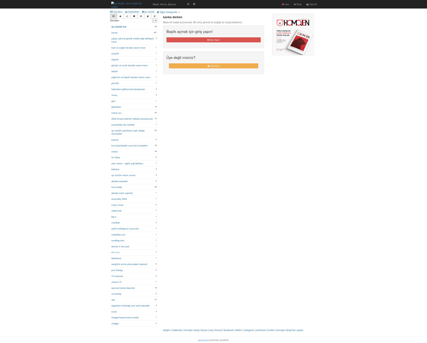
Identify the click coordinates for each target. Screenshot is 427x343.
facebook (228, 330)
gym (113, 101)
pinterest (260, 330)
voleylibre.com (118, 234)
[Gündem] (113, 16)
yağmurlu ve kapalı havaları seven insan (130, 77)
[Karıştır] (140, 16)
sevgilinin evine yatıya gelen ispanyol (129, 264)
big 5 (113, 216)
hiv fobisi (115, 157)
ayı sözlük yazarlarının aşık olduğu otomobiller (128, 132)
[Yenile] (154, 16)
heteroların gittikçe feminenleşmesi (128, 89)
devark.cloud (204, 339)
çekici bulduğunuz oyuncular (125, 228)
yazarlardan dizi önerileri (123, 124)
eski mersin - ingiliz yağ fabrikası (127, 163)
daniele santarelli (119, 181)
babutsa (115, 169)
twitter (238, 330)
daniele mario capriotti (122, 193)
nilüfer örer (116, 210)
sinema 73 (116, 281)
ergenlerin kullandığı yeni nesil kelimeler (130, 305)
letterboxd (116, 258)
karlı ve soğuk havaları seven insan (128, 47)
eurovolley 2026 (119, 198)
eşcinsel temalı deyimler (123, 287)
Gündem (118, 11)
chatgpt (115, 323)
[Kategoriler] (147, 16)
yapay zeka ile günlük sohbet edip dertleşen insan (132, 40)
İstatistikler (133, 11)
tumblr (270, 330)
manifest (115, 222)
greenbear (116, 106)
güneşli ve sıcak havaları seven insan (129, 65)
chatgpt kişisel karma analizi (125, 317)
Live (286, 4)
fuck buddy (116, 187)
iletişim (166, 330)
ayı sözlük (149, 11)
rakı (113, 299)
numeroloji (116, 293)
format (218, 330)
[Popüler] (120, 16)
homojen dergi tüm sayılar (289, 330)
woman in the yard (120, 246)
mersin (114, 151)
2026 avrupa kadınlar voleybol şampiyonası (132, 118)
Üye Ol (313, 4)
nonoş (114, 95)
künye (204, 330)
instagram (249, 330)
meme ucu (116, 112)
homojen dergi (191, 330)
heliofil (114, 71)
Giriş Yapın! (214, 39)
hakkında (177, 330)
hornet (114, 32)
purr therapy (117, 270)
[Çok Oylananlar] (127, 16)
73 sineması (117, 276)
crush (114, 311)
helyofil (114, 59)
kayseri (114, 139)
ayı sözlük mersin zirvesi (123, 175)
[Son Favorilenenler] (134, 16)
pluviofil (115, 83)
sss (211, 330)
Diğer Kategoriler (168, 12)
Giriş (298, 4)
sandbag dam (117, 240)
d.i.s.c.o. (115, 252)
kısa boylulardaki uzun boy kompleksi (129, 145)
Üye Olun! (215, 65)
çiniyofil (115, 53)
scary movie (117, 204)
